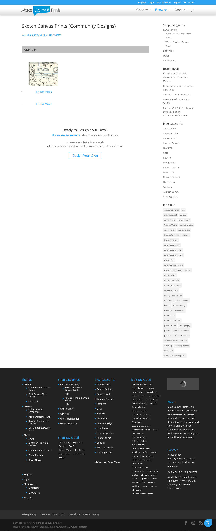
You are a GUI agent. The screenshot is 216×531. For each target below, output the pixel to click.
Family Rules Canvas (173, 295)
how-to (185, 300)
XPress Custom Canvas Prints (77, 399)
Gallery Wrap (65, 450)
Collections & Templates (35, 410)
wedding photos (182, 345)
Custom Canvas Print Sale (176, 94)
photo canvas (170, 325)
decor (188, 270)
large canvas (79, 453)
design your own (171, 280)
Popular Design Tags (39, 417)
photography (184, 325)
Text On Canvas (171, 191)
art (183, 210)
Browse (161, 10)
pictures (167, 335)
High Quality (79, 450)
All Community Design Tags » (107, 462)
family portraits (171, 290)
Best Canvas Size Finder (37, 395)
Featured (168, 147)
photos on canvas (181, 330)
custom (186, 235)
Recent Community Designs (38, 422)
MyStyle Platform (77, 526)
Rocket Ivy (31, 526)
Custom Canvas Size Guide (39, 388)
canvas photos (186, 225)
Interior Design (171, 167)
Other (166, 55)
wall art (184, 340)
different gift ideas (172, 285)
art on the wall (170, 215)
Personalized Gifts (172, 320)
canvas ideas (183, 220)
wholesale (168, 350)
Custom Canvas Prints (40, 450)
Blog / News (34, 460)
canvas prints (184, 230)
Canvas (62, 446)
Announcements (171, 210)
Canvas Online (170, 133)
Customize (169, 260)
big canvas (78, 442)
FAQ (174, 458)
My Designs (34, 488)
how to (167, 305)
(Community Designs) (92, 26)
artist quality (64, 442)
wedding (168, 345)
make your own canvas (174, 310)
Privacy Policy (29, 514)
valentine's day (170, 340)
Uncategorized (170, 196)
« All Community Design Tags (37, 34)
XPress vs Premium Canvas (38, 444)
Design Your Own (85, 155)
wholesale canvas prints (174, 355)
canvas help (169, 220)
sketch (57, 34)
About (179, 10)
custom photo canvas (173, 265)
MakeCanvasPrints (182, 472)
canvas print (169, 230)
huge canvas (64, 453)
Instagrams (169, 162)
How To (167, 157)
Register (142, 3)
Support (177, 3)
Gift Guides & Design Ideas (39, 429)
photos (167, 330)
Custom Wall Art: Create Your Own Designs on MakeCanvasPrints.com (178, 112)
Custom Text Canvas (173, 270)
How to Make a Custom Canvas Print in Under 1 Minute (175, 77)
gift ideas (168, 300)
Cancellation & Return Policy (84, 514)
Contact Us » (174, 488)
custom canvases (171, 245)
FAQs (31, 439)
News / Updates (171, 177)
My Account (162, 3)
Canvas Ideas (170, 128)
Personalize (169, 315)
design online (170, 275)
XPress (62, 457)
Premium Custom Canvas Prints (74, 388)
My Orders (34, 492)
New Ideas (168, 172)
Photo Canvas (170, 182)
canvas (183, 215)
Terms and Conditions (53, 514)
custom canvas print (173, 250)
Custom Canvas (171, 143)
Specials (167, 186)
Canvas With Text (171, 235)
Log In (151, 3)
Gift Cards (168, 50)
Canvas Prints (170, 29)
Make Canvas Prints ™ (50, 522)
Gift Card (33, 401)
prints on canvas (182, 335)
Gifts (165, 152)
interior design (179, 305)
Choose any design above (66, 134)
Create (142, 10)
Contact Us (187, 458)
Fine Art (72, 446)
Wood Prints (169, 60)
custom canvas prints (173, 255)
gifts (177, 300)
